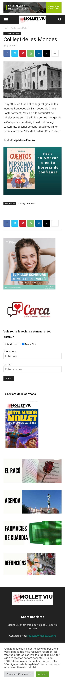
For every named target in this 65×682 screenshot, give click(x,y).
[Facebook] (6, 53)
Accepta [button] (42, 674)
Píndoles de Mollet (19, 27)
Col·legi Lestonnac (27, 203)
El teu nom (9, 351)
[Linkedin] (38, 53)
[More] (55, 53)
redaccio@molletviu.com (41, 635)
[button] (5, 19)
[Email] (46, 53)
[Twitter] (14, 53)
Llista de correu (12, 344)
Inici (5, 27)
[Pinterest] (22, 53)
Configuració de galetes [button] (19, 674)
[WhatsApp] (30, 53)
